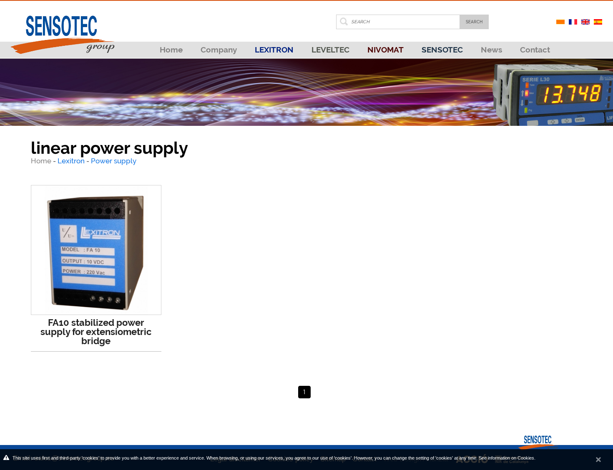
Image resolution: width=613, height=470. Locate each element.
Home (171, 49)
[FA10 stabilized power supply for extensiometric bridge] (96, 250)
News (491, 49)
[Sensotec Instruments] (62, 27)
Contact (535, 49)
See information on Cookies (506, 457)
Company (219, 49)
